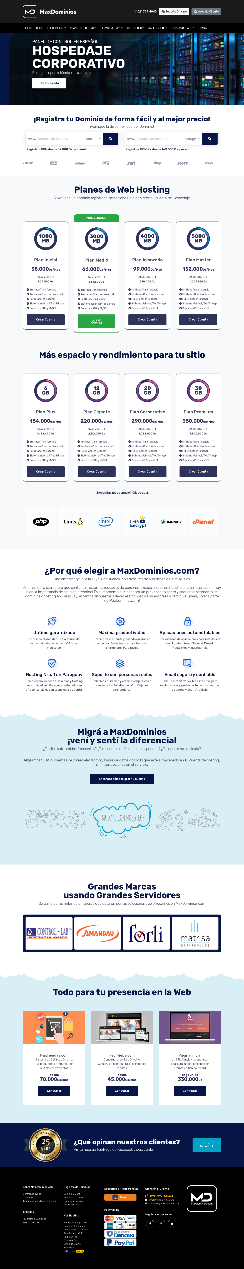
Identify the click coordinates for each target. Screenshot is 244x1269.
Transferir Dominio (74, 1201)
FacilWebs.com (122, 1055)
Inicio (28, 28)
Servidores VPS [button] (111, 28)
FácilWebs (69, 1247)
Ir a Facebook (207, 1145)
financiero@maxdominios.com (163, 1203)
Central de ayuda (32, 1194)
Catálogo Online (72, 1244)
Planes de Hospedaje (75, 1222)
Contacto (205, 28)
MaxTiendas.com (54, 1055)
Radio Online (70, 1236)
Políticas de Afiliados (34, 1222)
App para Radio (72, 1240)
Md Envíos (73, 1251)
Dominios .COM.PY (73, 1197)
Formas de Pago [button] (182, 28)
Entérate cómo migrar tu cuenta (122, 779)
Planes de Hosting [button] (82, 28)
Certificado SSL (72, 1204)
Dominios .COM (72, 1194)
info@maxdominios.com (160, 1200)
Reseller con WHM (73, 1233)
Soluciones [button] (134, 28)
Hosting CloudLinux (74, 1226)
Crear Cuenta (39, 83)
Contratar (54, 1090)
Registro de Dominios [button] (50, 28)
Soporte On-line (176, 11)
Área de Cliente (208, 11)
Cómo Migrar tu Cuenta (76, 1229)
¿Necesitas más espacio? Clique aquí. (122, 492)
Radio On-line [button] (156, 28)
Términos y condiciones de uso (40, 1201)
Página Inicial (189, 1055)
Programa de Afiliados (34, 1219)
